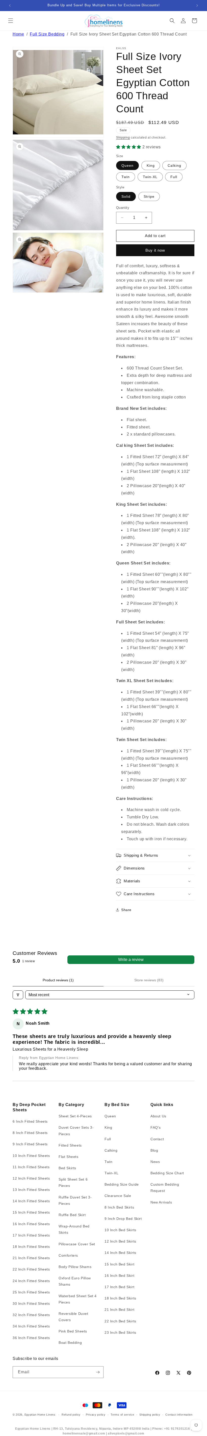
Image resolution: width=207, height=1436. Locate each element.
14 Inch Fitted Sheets (31, 1201)
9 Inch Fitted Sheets (30, 1144)
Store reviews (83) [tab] (149, 980)
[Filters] (18, 994)
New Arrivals (161, 1202)
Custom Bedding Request (164, 1187)
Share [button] (126, 910)
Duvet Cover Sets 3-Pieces (76, 1130)
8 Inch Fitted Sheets (30, 1133)
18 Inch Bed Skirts (120, 1298)
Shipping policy (149, 1414)
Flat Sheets (69, 1157)
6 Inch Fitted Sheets (30, 1121)
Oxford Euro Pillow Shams (75, 1281)
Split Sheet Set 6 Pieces (73, 1182)
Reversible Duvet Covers (73, 1317)
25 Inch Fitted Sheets (31, 1292)
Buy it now (155, 250)
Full (173, 177)
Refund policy (71, 1414)
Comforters (68, 1255)
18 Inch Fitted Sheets (31, 1247)
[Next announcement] (197, 5)
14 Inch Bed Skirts (120, 1253)
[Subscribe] (97, 1372)
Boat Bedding (70, 1343)
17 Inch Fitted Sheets (31, 1235)
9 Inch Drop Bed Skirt (123, 1219)
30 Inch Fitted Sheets (31, 1303)
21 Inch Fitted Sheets (31, 1258)
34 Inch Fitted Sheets (31, 1326)
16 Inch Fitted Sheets (31, 1224)
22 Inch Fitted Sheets (31, 1269)
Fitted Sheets (70, 1145)
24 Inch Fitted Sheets (31, 1281)
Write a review (131, 959)
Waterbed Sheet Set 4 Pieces (78, 1299)
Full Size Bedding (47, 34)
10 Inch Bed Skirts (120, 1230)
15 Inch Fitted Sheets (31, 1212)
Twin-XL (150, 177)
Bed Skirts (67, 1168)
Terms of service (122, 1414)
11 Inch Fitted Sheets (31, 1167)
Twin (125, 177)
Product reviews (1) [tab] (58, 980)
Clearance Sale (118, 1196)
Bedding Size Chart (167, 1173)
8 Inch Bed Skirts (119, 1207)
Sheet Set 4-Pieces (75, 1116)
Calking (174, 165)
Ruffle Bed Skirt (72, 1215)
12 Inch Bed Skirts (120, 1241)
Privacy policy (96, 1414)
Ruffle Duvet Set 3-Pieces (75, 1200)
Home (18, 34)
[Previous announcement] (9, 5)
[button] (10, 20)
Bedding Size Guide (122, 1184)
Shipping (123, 137)
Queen (127, 165)
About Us (158, 1116)
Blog (154, 1150)
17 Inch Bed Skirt (119, 1287)
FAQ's (155, 1127)
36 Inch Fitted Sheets (31, 1338)
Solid (126, 196)
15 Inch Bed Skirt (119, 1264)
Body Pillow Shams (75, 1267)
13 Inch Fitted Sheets (31, 1190)
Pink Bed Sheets (73, 1331)
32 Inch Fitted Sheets (31, 1315)
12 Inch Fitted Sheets (31, 1178)
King (151, 165)
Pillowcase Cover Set (77, 1244)
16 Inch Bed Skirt (119, 1276)
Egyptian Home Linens (40, 1414)
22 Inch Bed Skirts (120, 1321)
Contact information (178, 1414)
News (155, 1162)
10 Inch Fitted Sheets (31, 1156)
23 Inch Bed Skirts (120, 1332)
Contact (157, 1139)
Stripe (149, 196)
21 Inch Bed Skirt (119, 1310)
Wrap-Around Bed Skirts (74, 1229)
